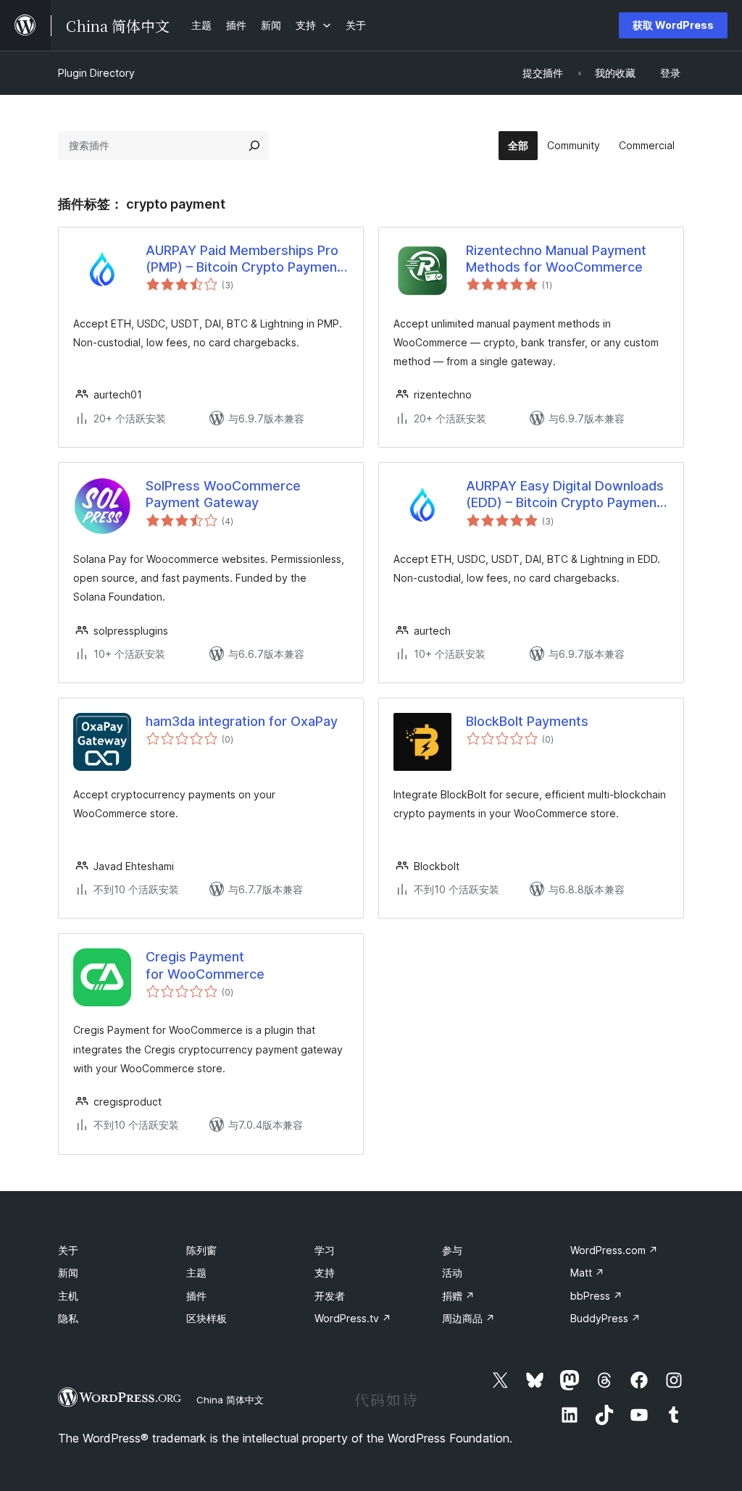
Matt (587, 1272)
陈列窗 (201, 1250)
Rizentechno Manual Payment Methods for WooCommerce (556, 259)
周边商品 (468, 1318)
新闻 (68, 1272)
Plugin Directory (96, 73)
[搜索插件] (254, 145)
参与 (452, 1250)
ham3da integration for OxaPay (242, 721)
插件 (196, 1296)
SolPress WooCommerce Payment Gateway (223, 494)
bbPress (596, 1296)
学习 (324, 1250)
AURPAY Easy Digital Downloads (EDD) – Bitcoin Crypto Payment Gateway (565, 494)
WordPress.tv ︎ (352, 1318)
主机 (68, 1296)
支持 (324, 1272)
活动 (452, 1272)
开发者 (329, 1296)
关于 (68, 1250)
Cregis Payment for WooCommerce (205, 965)
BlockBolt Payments (527, 721)
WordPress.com (614, 1250)
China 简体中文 (230, 1400)
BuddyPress (605, 1318)
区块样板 (206, 1318)
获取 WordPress (673, 25)
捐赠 (458, 1296)
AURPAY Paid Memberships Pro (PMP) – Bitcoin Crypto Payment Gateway (244, 259)
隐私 (68, 1318)
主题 (196, 1272)
